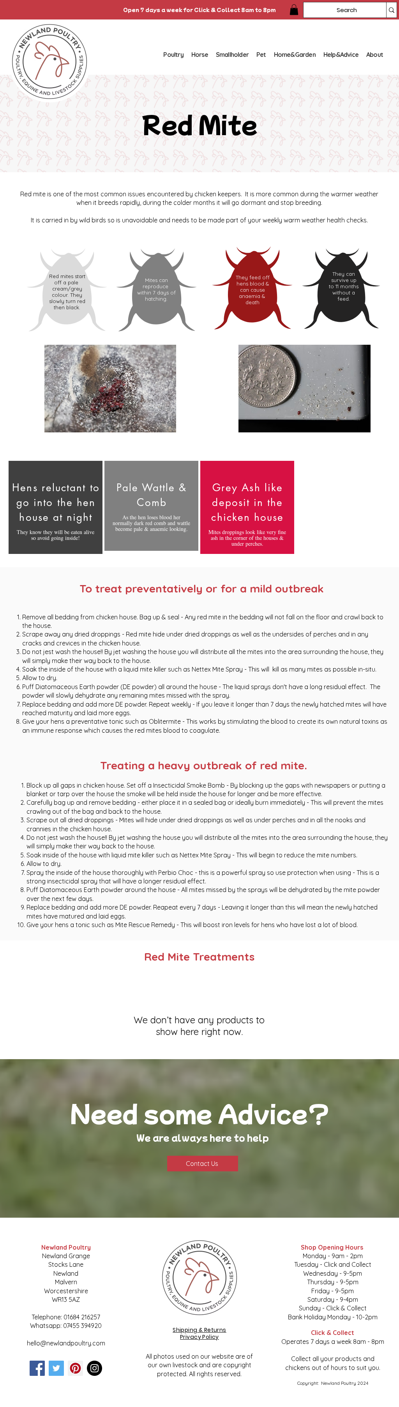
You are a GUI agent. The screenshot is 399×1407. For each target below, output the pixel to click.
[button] (294, 9)
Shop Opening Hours (333, 1247)
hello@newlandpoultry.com (66, 1343)
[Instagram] (94, 1368)
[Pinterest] (75, 1368)
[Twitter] (56, 1368)
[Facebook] (37, 1368)
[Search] (391, 10)
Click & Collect (332, 1332)
